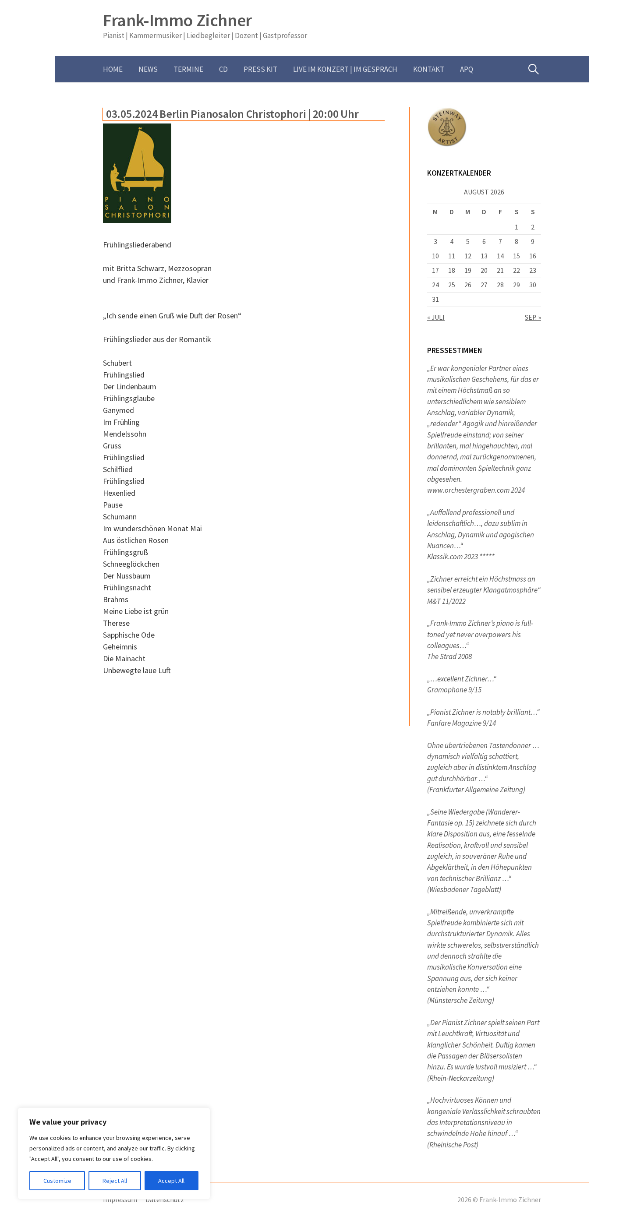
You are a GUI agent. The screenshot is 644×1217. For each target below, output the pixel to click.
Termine (188, 69)
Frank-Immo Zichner (177, 20)
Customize (57, 1181)
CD (223, 69)
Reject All (115, 1181)
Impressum (120, 1200)
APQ (466, 69)
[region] (114, 1153)
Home (113, 69)
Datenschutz (164, 1200)
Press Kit (260, 69)
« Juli (436, 317)
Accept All (171, 1181)
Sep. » (533, 317)
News (148, 69)
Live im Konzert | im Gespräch (345, 69)
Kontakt (428, 69)
